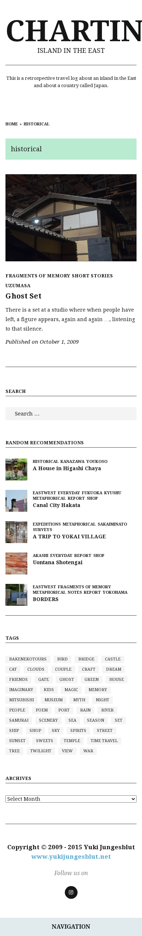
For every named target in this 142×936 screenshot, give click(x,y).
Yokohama (115, 592)
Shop (92, 498)
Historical (46, 461)
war (88, 751)
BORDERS (46, 599)
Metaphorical (49, 498)
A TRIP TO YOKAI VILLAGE (69, 536)
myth (79, 700)
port (64, 710)
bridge (86, 659)
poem (42, 710)
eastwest (44, 493)
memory (97, 689)
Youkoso (96, 461)
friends (18, 679)
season (95, 720)
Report (76, 498)
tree (14, 751)
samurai (18, 720)
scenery (48, 720)
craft (88, 669)
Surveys (42, 529)
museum (53, 700)
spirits (78, 730)
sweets (44, 740)
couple (63, 669)
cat (13, 669)
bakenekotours (28, 659)
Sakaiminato (112, 524)
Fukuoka (92, 493)
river (107, 710)
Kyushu (112, 493)
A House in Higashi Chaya (67, 468)
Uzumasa (18, 285)
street (105, 730)
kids (49, 689)
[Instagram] (71, 892)
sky (56, 730)
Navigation (71, 926)
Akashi (40, 555)
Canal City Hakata (56, 505)
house (116, 679)
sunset (17, 740)
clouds (35, 669)
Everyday (69, 493)
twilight (40, 751)
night (102, 700)
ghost (66, 679)
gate (43, 679)
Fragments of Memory (37, 275)
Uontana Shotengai (58, 562)
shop (35, 730)
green (91, 679)
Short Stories (92, 275)
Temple (72, 740)
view (67, 751)
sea (72, 720)
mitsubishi (21, 700)
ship (14, 730)
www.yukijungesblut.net (71, 856)
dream (113, 669)
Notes (75, 592)
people (17, 710)
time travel (104, 740)
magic (71, 689)
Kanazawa (72, 461)
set (118, 720)
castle (113, 659)
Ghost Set (23, 296)
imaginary (21, 689)
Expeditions (47, 524)
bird (62, 659)
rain (85, 710)
